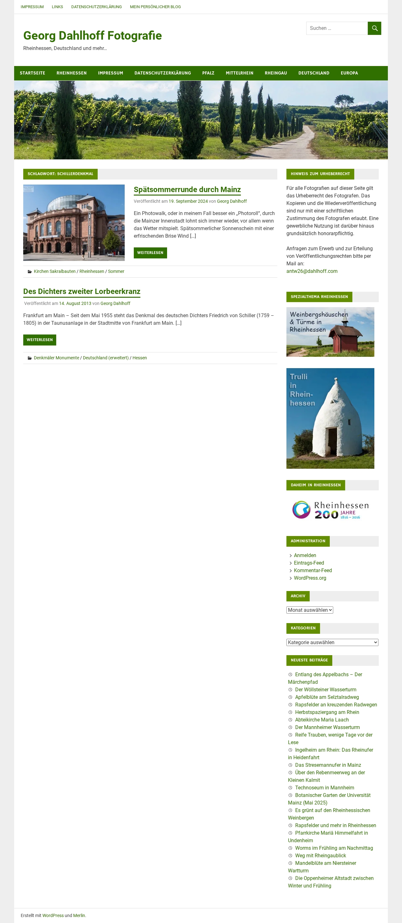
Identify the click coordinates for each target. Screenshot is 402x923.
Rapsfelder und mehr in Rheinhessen (335, 825)
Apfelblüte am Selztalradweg (327, 697)
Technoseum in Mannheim (324, 788)
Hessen (140, 357)
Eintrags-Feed (309, 563)
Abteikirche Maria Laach (322, 720)
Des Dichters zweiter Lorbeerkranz (81, 291)
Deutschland (313, 73)
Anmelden (305, 555)
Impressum (32, 6)
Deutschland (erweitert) (106, 357)
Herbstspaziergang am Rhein (327, 712)
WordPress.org (310, 578)
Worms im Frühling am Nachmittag (334, 848)
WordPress (53, 915)
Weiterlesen (150, 253)
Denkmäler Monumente (56, 357)
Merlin (79, 915)
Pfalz (208, 73)
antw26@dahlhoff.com (312, 271)
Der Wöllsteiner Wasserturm (325, 690)
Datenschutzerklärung (96, 6)
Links (57, 6)
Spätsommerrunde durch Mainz (187, 189)
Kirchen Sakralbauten (55, 271)
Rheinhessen (72, 73)
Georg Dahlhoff (232, 201)
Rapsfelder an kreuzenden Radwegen (336, 705)
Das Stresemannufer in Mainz (328, 765)
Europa (349, 73)
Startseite (32, 73)
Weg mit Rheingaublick (320, 856)
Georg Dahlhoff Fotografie (92, 35)
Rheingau (276, 73)
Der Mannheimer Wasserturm (327, 727)
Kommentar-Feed (313, 570)
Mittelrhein (239, 73)
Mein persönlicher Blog (155, 6)
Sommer (116, 271)
